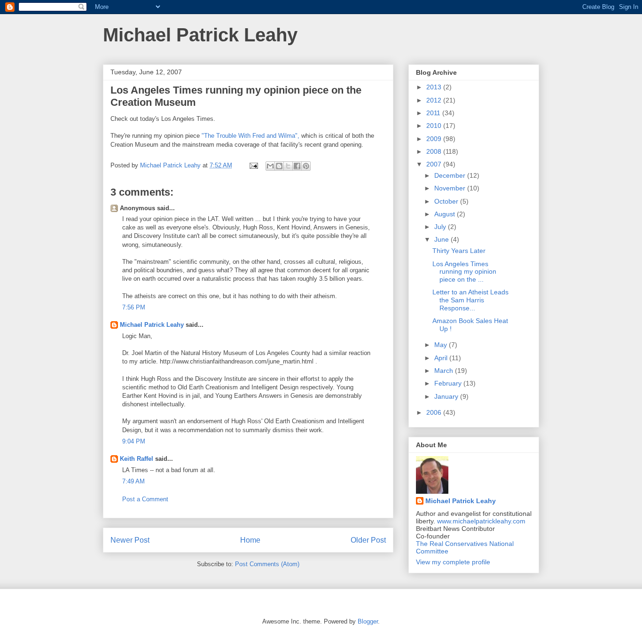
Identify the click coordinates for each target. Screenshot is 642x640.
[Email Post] (253, 165)
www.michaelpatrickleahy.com (481, 521)
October (447, 201)
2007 (434, 164)
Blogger (368, 621)
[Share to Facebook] (297, 166)
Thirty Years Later (458, 250)
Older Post (368, 540)
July (441, 226)
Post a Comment (145, 499)
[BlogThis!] (279, 166)
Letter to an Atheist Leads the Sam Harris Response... (470, 300)
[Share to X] (288, 166)
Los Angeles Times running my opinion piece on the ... (464, 272)
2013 (434, 87)
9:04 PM (133, 441)
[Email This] (270, 166)
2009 (434, 138)
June (442, 239)
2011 (434, 113)
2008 (434, 151)
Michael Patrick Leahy (200, 34)
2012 (434, 100)
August (445, 214)
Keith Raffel (136, 458)
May (441, 344)
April (441, 358)
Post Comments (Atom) (267, 564)
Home (250, 540)
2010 (434, 125)
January (447, 396)
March (444, 370)
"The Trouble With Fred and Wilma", (251, 135)
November (450, 188)
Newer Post (129, 540)
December (450, 175)
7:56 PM (133, 307)
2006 (434, 412)
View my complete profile (453, 562)
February (448, 383)
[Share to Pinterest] (306, 166)
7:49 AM (133, 481)
